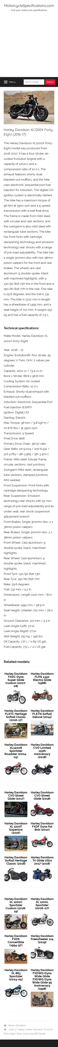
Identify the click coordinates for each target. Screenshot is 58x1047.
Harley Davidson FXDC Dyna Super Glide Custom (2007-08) (15, 680)
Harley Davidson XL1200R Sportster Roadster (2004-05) (15, 751)
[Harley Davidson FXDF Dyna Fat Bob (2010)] (42, 832)
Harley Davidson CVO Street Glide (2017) (15, 795)
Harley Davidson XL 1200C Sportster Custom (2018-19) (15, 905)
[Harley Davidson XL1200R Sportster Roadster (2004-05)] (15, 760)
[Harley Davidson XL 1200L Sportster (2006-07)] (42, 911)
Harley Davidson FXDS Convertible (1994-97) (15, 940)
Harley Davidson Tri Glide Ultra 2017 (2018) (42, 860)
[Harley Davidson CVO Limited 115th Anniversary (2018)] (42, 760)
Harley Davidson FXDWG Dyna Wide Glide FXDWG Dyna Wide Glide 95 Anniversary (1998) (42, 979)
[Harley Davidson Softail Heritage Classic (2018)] (15, 866)
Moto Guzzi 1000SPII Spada (31, 1033)
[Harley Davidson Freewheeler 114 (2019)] (42, 945)
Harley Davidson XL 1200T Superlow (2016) (15, 828)
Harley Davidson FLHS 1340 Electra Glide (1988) (42, 678)
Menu (12, 82)
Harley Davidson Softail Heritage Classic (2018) (15, 860)
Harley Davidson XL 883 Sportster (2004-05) (15, 974)
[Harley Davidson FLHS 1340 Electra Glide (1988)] (42, 686)
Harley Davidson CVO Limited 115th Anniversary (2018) (42, 751)
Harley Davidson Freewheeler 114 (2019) (42, 939)
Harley (21, 1029)
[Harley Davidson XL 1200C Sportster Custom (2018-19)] (15, 914)
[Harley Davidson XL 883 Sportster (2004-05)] (15, 982)
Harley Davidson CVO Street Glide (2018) (42, 795)
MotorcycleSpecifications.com (29, 5)
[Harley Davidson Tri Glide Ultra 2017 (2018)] (42, 866)
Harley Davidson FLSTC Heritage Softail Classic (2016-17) (15, 715)
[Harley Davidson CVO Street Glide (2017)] (15, 801)
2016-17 (13, 1029)
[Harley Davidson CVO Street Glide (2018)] (42, 801)
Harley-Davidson (17, 1025)
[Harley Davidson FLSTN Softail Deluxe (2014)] (42, 720)
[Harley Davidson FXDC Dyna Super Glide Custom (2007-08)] (15, 689)
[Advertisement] (29, 46)
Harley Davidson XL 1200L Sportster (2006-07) (42, 903)
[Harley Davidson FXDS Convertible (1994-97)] (15, 948)
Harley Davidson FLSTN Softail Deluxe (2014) (42, 714)
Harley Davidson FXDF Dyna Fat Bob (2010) (42, 826)
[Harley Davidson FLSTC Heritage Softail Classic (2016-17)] (15, 723)
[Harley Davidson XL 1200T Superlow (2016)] (15, 835)
